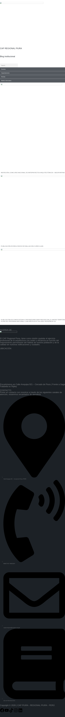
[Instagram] (16, 710)
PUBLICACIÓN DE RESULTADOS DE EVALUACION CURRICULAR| (22, 246)
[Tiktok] (11, 710)
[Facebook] (2, 710)
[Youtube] (7, 710)
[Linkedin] (20, 710)
